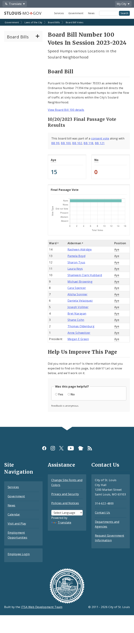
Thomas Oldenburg (81, 326)
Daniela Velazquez (80, 301)
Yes (60, 394)
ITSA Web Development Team (41, 607)
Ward (53, 243)
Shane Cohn (76, 320)
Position (120, 243)
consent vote (100, 138)
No (96, 160)
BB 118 (88, 143)
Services (59, 13)
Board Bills (54, 22)
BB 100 (66, 143)
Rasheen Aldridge (80, 249)
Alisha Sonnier (78, 294)
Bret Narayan (77, 313)
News (91, 13)
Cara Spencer (77, 288)
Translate (64, 522)
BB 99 (55, 143)
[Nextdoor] (80, 448)
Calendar (14, 514)
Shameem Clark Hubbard (85, 275)
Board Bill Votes (75, 22)
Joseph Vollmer (78, 307)
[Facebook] (44, 448)
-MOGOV (22, 13)
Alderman (74, 243)
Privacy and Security (65, 494)
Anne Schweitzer (79, 333)
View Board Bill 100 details (66, 110)
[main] (67, 223)
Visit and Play (17, 523)
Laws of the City (33, 22)
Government (76, 13)
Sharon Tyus (76, 262)
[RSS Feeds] (90, 448)
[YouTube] (71, 448)
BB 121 (100, 143)
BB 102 (77, 143)
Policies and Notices (65, 503)
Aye (53, 160)
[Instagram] (53, 448)
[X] (61, 448)
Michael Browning (80, 282)
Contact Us (102, 512)
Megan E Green (78, 339)
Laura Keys (75, 269)
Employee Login (19, 554)
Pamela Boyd (76, 256)
